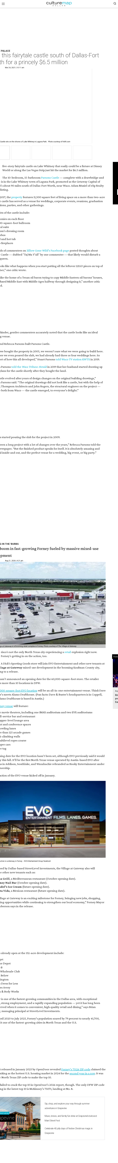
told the (29, 366)
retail (67, 652)
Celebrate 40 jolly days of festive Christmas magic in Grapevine (68, 1130)
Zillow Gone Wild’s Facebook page (48, 250)
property (16, 197)
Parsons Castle (50, 177)
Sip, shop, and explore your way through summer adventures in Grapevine (67, 1106)
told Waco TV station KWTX (73, 359)
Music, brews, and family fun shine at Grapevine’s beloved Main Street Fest (71, 1118)
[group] (20, 153)
